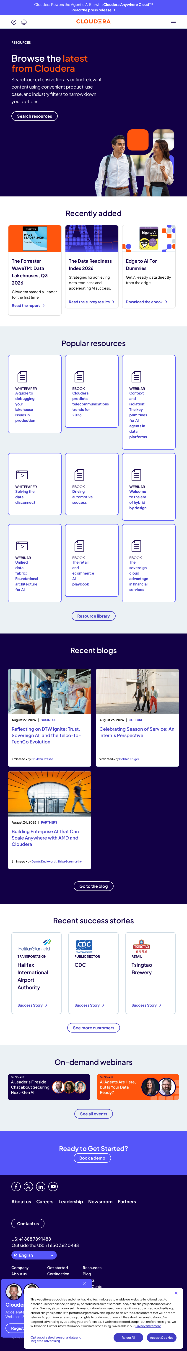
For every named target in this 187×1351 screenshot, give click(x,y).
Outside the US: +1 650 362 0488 (45, 1245)
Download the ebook (144, 301)
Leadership (71, 1201)
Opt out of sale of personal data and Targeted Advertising (56, 1339)
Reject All (128, 1337)
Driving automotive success (82, 497)
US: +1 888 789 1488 (31, 1239)
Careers (44, 1201)
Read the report (26, 305)
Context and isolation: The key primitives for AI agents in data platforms (138, 415)
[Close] (176, 1293)
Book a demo (92, 1157)
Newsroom (100, 1201)
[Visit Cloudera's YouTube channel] (53, 1186)
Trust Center (93, 1286)
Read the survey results (89, 301)
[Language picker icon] (24, 22)
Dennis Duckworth (43, 861)
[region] (103, 1318)
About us (21, 1201)
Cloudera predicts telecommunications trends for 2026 (90, 404)
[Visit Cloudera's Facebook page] (16, 1186)
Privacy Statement (148, 1326)
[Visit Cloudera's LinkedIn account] (40, 1186)
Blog (87, 1273)
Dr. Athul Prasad (42, 759)
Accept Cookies (162, 1337)
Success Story (30, 1005)
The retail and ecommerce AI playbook (83, 573)
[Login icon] (13, 22)
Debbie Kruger (129, 759)
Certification (58, 1273)
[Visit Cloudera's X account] (28, 1186)
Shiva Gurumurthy (69, 861)
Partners (127, 1201)
